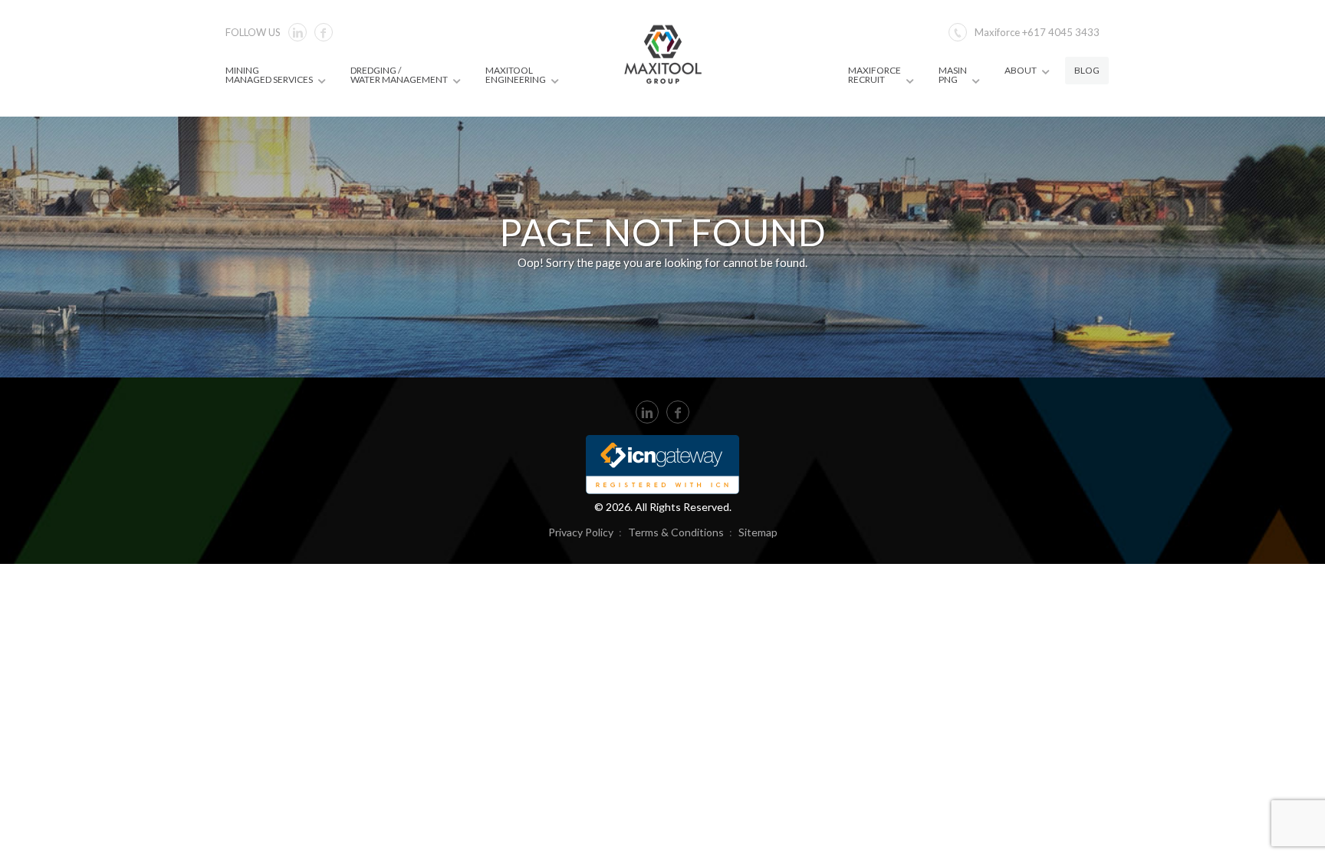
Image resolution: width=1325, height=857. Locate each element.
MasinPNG (953, 74)
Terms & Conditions (676, 532)
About (1020, 70)
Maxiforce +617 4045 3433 (1037, 32)
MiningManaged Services (269, 74)
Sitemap (758, 532)
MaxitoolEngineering (515, 74)
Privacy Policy (580, 532)
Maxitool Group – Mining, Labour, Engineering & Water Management (662, 53)
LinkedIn (647, 412)
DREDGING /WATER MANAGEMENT (399, 74)
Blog (1087, 70)
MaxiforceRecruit (874, 74)
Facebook (323, 32)
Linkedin (297, 32)
